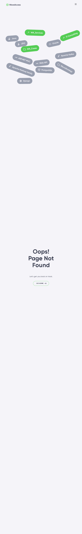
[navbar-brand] (11, 3)
